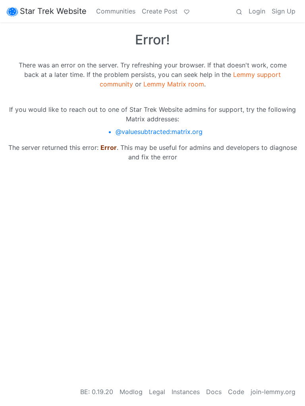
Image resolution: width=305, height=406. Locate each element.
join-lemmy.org (273, 392)
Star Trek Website (53, 11)
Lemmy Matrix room (173, 84)
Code (236, 392)
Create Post (160, 11)
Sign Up (283, 11)
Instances (186, 392)
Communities (115, 11)
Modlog (131, 392)
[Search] (239, 11)
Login (257, 11)
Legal (157, 392)
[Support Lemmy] (187, 11)
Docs (214, 392)
